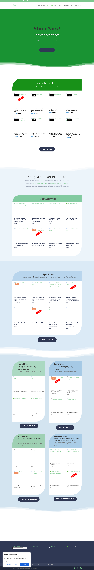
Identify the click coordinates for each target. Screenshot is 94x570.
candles (60, 183)
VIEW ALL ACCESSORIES (29, 499)
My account (66, 5)
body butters (44, 183)
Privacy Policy (47, 1)
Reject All (17, 564)
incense (65, 183)
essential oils (53, 183)
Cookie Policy (53, 1)
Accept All (25, 564)
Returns (71, 1)
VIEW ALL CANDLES (28, 426)
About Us (43, 5)
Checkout (60, 5)
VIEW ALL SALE (47, 149)
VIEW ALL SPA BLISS (47, 339)
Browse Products (47, 50)
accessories (29, 185)
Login (75, 1)
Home (38, 5)
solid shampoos (36, 183)
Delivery (67, 1)
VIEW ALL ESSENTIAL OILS (65, 499)
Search (25, 548)
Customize (8, 564)
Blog (72, 5)
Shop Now (49, 5)
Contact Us (76, 5)
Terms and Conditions (61, 1)
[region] (17, 559)
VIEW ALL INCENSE (65, 427)
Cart (55, 5)
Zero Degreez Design (22, 568)
